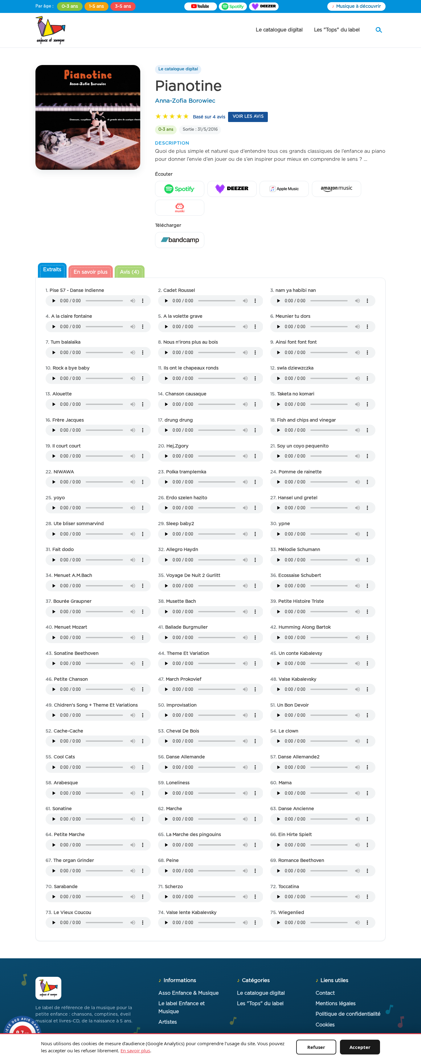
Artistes (167, 1022)
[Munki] (179, 208)
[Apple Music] (284, 189)
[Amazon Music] (336, 189)
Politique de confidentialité (348, 1014)
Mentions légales (336, 1003)
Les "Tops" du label (337, 29)
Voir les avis (248, 117)
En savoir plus (135, 1050)
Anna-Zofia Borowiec (185, 101)
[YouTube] (200, 6)
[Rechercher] (379, 30)
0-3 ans (70, 6)
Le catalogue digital (279, 29)
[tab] (52, 271)
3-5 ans (123, 6)
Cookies (325, 1024)
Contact (325, 993)
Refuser (316, 1047)
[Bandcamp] (179, 240)
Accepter (359, 1047)
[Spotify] (233, 6)
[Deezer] (264, 6)
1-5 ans (96, 6)
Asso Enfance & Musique (188, 993)
